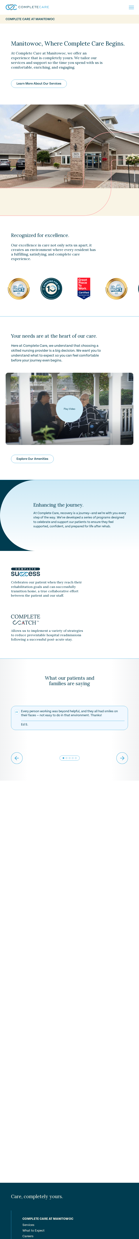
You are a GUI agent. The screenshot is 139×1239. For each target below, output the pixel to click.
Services (28, 1225)
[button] (66, 758)
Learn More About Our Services (38, 83)
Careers (27, 1236)
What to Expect (33, 1230)
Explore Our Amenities (32, 459)
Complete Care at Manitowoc (30, 19)
